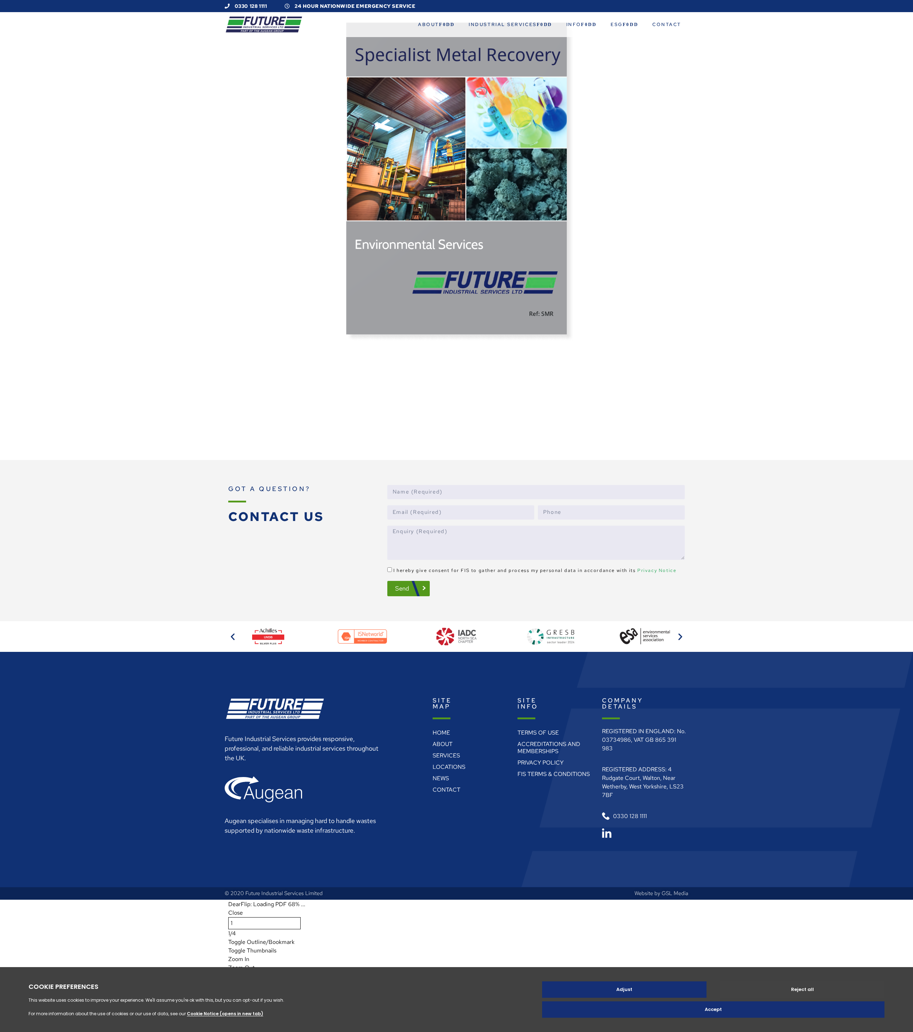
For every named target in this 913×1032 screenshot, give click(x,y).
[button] (232, 636)
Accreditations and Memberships (548, 747)
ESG (617, 24)
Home (441, 732)
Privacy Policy (540, 762)
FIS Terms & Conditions (553, 774)
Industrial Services (502, 24)
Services (446, 755)
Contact (666, 24)
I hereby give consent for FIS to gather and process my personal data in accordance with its (535, 570)
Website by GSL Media (661, 893)
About (428, 24)
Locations (449, 767)
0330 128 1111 (250, 6)
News (441, 778)
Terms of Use (538, 732)
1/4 (232, 933)
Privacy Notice (656, 570)
